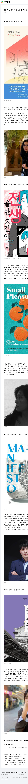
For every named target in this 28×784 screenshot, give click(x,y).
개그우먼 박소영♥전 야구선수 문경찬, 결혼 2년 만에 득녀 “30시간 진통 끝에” (15, 762)
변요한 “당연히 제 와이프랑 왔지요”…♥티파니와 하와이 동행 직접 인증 (15, 758)
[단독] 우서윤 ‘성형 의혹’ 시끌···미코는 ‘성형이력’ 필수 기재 (15, 760)
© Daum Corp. (4, 779)
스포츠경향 (6, 2)
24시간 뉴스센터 (14, 772)
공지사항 (21, 772)
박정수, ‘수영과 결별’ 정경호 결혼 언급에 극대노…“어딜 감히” (15, 764)
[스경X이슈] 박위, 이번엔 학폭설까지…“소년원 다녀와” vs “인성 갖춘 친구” (15, 756)
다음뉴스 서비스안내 (5, 772)
